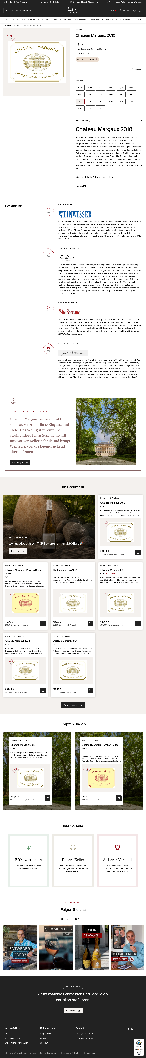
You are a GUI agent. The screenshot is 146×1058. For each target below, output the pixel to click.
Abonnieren (70, 1011)
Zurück (131, 1029)
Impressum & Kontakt (71, 1053)
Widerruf (44, 1043)
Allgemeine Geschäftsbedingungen (20, 1053)
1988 (102, 88)
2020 (81, 109)
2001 (122, 95)
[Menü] (142, 1040)
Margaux (102, 49)
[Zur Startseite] (73, 10)
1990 (112, 88)
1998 (102, 95)
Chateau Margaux (88, 53)
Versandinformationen (14, 1038)
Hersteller (81, 185)
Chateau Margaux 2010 (32, 25)
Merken (138, 69)
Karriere (43, 1038)
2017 (112, 102)
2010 (81, 102)
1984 (81, 88)
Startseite (7, 25)
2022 (101, 109)
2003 (132, 95)
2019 (132, 102)
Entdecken (15, 551)
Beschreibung (83, 120)
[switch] (139, 1053)
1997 (91, 95)
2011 (91, 102)
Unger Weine (45, 1033)
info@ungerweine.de (85, 1038)
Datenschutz (89, 1053)
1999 (112, 95)
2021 (91, 109)
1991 (122, 88)
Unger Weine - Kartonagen (16, 1043)
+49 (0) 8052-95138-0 (86, 1033)
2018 (122, 102)
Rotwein (17, 25)
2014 (102, 102)
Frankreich (85, 49)
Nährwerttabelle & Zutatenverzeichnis (95, 177)
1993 (132, 88)
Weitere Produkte (70, 705)
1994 (81, 95)
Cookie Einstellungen (48, 1053)
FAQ (6, 1033)
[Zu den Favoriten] (134, 10)
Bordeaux (94, 49)
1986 (91, 88)
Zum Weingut (17, 462)
